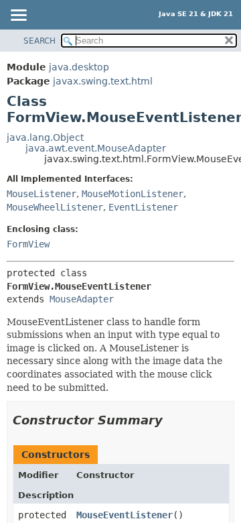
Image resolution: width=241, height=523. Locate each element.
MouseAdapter (82, 299)
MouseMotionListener (132, 193)
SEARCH (39, 41)
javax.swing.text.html (103, 81)
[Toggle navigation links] (18, 16)
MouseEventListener (124, 515)
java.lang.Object (45, 137)
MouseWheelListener (55, 207)
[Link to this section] (172, 420)
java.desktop (79, 67)
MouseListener (41, 193)
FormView (28, 244)
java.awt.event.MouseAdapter (95, 148)
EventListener (143, 207)
